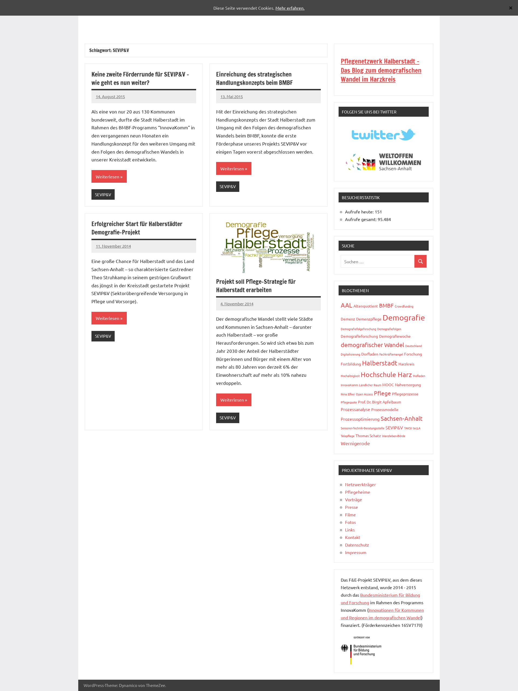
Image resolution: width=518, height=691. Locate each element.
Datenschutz (357, 544)
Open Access (364, 394)
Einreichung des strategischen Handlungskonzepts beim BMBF (254, 78)
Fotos (350, 522)
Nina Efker (348, 394)
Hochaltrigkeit (350, 376)
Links (350, 529)
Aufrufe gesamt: (361, 219)
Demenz (348, 318)
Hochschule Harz (386, 374)
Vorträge (353, 499)
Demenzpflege (368, 318)
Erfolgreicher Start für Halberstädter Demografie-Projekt (136, 228)
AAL (346, 305)
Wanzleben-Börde (393, 436)
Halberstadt (379, 363)
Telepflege (348, 436)
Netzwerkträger (360, 484)
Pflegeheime (357, 492)
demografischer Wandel (372, 344)
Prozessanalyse (355, 409)
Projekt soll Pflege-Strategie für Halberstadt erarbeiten (256, 285)
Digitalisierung (350, 354)
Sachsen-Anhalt (401, 418)
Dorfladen (369, 353)
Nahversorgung (408, 384)
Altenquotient (365, 305)
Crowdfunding (404, 306)
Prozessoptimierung (360, 418)
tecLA (416, 428)
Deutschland (413, 346)
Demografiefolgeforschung (358, 329)
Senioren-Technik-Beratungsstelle (362, 428)
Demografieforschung (359, 336)
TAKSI (408, 428)
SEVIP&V (103, 194)
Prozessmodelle (384, 409)
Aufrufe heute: (360, 211)
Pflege (382, 392)
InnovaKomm (349, 385)
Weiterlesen (107, 176)
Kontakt (352, 537)
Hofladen (419, 376)
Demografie (404, 317)
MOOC (388, 384)
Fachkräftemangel (391, 354)
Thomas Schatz (368, 435)
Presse (351, 507)
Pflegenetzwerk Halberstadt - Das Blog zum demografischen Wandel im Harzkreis (381, 70)
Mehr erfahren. (290, 8)
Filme (350, 514)
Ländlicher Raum (370, 385)
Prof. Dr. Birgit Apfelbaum (379, 401)
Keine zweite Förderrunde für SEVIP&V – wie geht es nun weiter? (140, 78)
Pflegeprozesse (405, 393)
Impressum (355, 552)
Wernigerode (355, 443)
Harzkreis (406, 363)
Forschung (413, 353)
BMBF (386, 305)
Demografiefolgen (389, 329)
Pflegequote (349, 402)
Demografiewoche (395, 336)
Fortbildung (351, 363)
